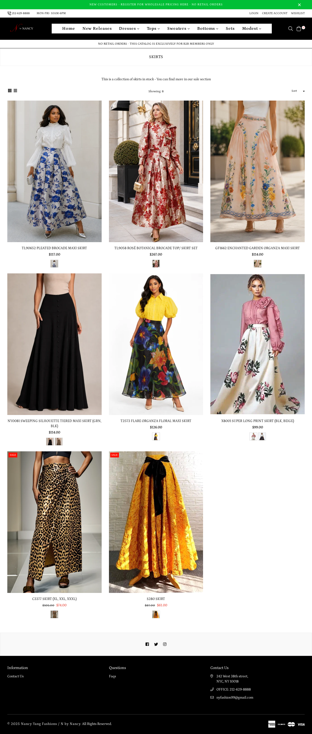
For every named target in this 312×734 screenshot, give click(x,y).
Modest (250, 28)
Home (68, 28)
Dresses (128, 28)
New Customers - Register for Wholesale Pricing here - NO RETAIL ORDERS (156, 4)
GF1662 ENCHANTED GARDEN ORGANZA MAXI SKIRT (257, 248)
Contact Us (15, 676)
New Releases (97, 28)
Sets (230, 28)
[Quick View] (96, 112)
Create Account (274, 13)
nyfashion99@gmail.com (234, 698)
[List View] (15, 91)
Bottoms (206, 28)
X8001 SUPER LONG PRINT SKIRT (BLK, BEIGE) (257, 421)
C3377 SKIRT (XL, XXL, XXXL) (54, 599)
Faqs (112, 676)
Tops (152, 28)
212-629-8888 (20, 13)
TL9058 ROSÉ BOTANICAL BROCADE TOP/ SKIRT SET (156, 248)
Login (253, 13)
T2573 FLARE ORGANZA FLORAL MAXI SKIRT (155, 421)
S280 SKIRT (156, 599)
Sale (13, 455)
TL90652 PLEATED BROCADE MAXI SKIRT (54, 248)
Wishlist (298, 13)
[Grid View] (9, 91)
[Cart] (299, 29)
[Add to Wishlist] (96, 122)
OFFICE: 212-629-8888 (233, 690)
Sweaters (177, 28)
